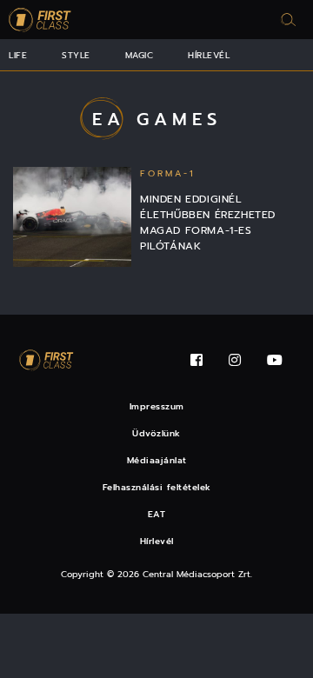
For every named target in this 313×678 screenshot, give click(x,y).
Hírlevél (209, 55)
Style (76, 55)
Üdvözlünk (156, 433)
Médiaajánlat (157, 460)
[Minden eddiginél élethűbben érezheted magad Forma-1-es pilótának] (72, 217)
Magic (139, 55)
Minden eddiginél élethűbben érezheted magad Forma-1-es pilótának (208, 222)
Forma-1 (168, 173)
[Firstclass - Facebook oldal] (196, 360)
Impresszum (157, 406)
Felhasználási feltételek (157, 487)
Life (18, 55)
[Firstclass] (40, 19)
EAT (157, 514)
